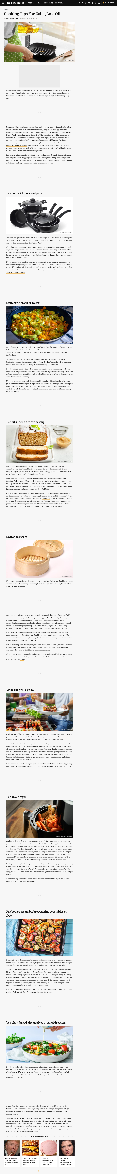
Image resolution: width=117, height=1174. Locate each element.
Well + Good (13, 977)
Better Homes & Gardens (27, 844)
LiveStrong (46, 498)
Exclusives (48, 3)
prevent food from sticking (16, 737)
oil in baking (19, 481)
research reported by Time (25, 148)
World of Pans (36, 243)
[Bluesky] (89, 3)
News (39, 3)
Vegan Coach (43, 362)
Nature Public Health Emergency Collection (22, 135)
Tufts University (53, 618)
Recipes (31, 3)
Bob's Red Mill (43, 489)
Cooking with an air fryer (15, 841)
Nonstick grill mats (45, 746)
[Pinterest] (86, 3)
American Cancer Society (15, 272)
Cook (6, 9)
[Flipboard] (82, 3)
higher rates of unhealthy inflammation (52, 143)
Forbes (60, 250)
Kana (22, 659)
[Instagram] (92, 3)
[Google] (96, 3)
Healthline (51, 140)
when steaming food (18, 635)
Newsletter (109, 3)
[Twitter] (79, 3)
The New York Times (28, 347)
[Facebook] (76, 3)
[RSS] (99, 3)
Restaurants (60, 3)
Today (31, 869)
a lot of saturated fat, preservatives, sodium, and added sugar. (28, 1072)
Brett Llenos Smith (12, 18)
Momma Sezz (31, 754)
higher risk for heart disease (16, 145)
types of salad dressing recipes (25, 1118)
